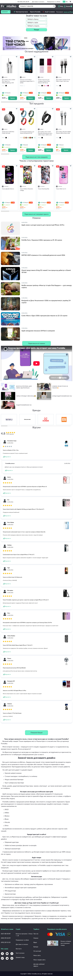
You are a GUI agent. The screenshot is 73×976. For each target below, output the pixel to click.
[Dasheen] (46, 85)
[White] (50, 85)
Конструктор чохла (22, 12)
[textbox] (36, 19)
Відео (35, 942)
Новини (35, 938)
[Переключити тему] (70, 1)
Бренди (35, 946)
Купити (12, 98)
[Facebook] (2, 953)
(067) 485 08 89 (5, 933)
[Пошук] (54, 6)
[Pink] (44, 85)
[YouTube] (7, 953)
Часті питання (20, 953)
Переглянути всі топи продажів (37, 157)
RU (67, 1)
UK (64, 1)
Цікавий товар (20, 957)
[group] (36, 43)
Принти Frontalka (35, 11)
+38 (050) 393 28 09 (23, 1)
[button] (39, 48)
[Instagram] (11, 953)
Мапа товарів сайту (39, 960)
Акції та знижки (50, 12)
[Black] (42, 85)
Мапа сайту (37, 955)
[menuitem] (64, 2)
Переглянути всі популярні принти (36, 214)
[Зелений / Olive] (32, 138)
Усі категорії (37, 951)
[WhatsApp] (11, 958)
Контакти (18, 948)
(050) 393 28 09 (5, 938)
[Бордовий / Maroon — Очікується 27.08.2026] (30, 138)
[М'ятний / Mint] (28, 138)
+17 (34, 137)
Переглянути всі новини (36, 343)
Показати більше (36, 732)
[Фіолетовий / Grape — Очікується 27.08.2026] (26, 138)
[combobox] (36, 19)
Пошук (36, 29)
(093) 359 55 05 (5, 942)
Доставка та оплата (38, 1)
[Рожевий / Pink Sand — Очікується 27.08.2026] (24, 138)
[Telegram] (7, 958)
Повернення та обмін (53, 1)
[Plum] (48, 85)
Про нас (35, 933)
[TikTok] (2, 958)
